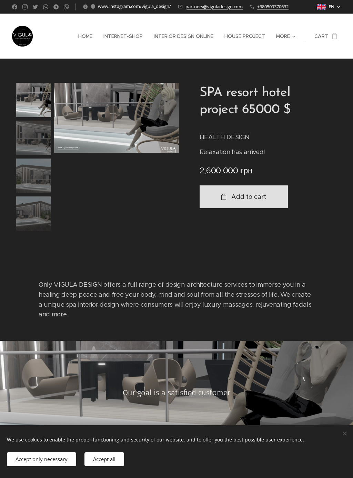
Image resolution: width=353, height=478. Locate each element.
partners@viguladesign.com (214, 6)
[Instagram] (25, 7)
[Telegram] (56, 7)
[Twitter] (35, 7)
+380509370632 (273, 6)
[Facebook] (14, 7)
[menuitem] (87, 36)
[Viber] (66, 7)
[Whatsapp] (45, 7)
